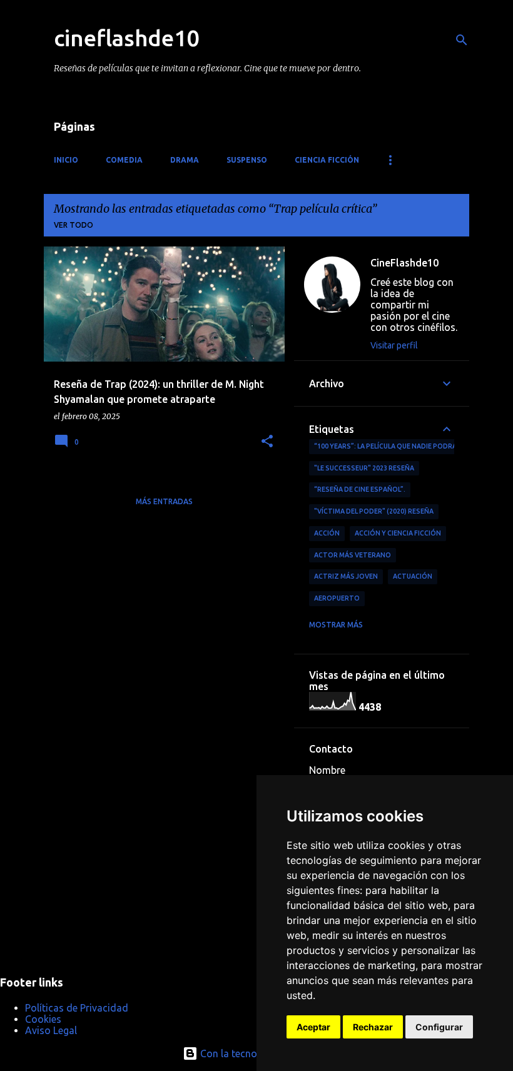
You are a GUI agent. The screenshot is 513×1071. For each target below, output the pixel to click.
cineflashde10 (126, 38)
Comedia (124, 160)
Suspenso (246, 160)
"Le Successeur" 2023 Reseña (364, 468)
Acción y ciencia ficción (398, 533)
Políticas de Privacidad (76, 1007)
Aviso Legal (51, 1030)
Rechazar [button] (373, 1027)
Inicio (66, 160)
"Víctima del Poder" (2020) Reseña (374, 511)
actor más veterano (352, 555)
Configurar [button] (439, 1027)
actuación (412, 576)
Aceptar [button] (313, 1027)
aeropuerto (337, 598)
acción (327, 533)
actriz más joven (346, 576)
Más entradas (164, 501)
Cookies (43, 1019)
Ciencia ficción (327, 160)
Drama (184, 160)
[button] (267, 442)
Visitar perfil (394, 345)
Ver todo (73, 225)
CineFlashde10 (404, 262)
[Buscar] (461, 40)
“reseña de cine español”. (359, 489)
